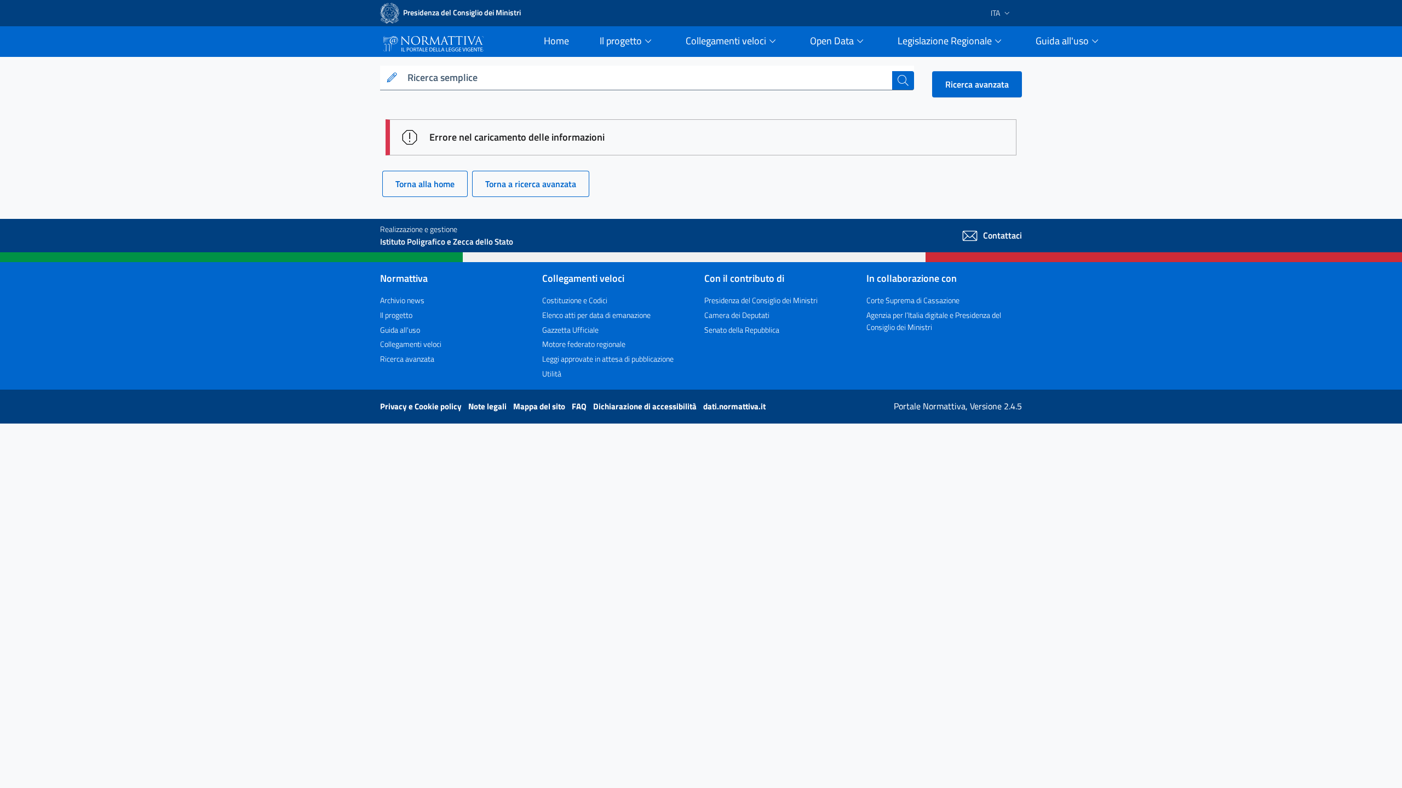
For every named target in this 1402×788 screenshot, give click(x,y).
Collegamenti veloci (410, 344)
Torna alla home (425, 183)
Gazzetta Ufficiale (570, 329)
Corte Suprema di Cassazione (912, 300)
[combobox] (647, 78)
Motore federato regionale (583, 344)
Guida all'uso (400, 329)
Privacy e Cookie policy (421, 406)
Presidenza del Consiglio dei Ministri (761, 300)
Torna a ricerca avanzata (530, 183)
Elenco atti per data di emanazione (596, 315)
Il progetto (396, 315)
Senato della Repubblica (741, 329)
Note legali (488, 406)
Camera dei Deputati (736, 315)
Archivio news (402, 300)
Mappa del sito (540, 406)
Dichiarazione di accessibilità (645, 406)
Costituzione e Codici (574, 300)
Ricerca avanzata (977, 84)
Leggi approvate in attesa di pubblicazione (608, 358)
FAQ (580, 406)
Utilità (551, 373)
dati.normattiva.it (734, 406)
